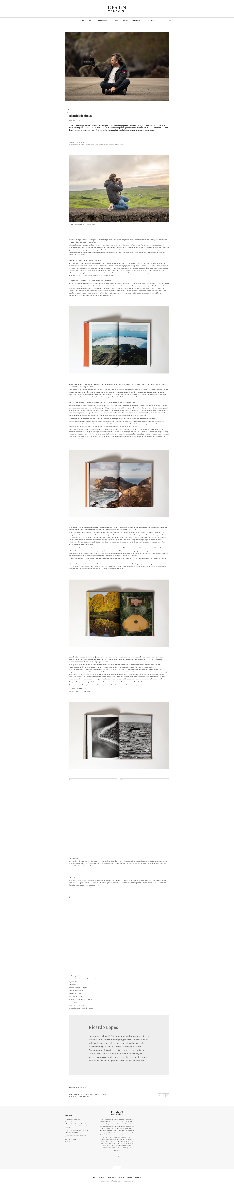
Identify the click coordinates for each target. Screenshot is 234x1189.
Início (82, 21)
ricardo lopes (73, 1096)
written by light (84, 1096)
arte (91, 1094)
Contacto (136, 21)
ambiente (76, 1094)
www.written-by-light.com (77, 1087)
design (97, 1094)
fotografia (104, 1094)
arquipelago (84, 1094)
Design (91, 21)
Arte (67, 109)
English (151, 21)
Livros (115, 21)
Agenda (125, 21)
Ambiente (68, 107)
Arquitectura (103, 21)
